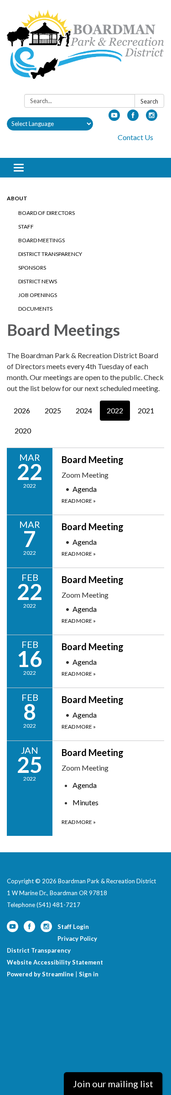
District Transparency (50, 253)
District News (37, 281)
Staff (26, 226)
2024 (84, 410)
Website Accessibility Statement (55, 962)
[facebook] (133, 118)
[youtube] (114, 118)
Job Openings (37, 295)
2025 (53, 410)
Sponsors (32, 267)
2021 (146, 410)
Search (149, 101)
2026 (22, 410)
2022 (115, 410)
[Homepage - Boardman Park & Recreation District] (85, 48)
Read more (79, 500)
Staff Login (73, 926)
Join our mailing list (113, 1083)
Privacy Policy (77, 938)
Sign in (88, 974)
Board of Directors (46, 212)
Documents (35, 308)
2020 (23, 430)
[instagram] (151, 118)
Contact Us (135, 137)
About (17, 198)
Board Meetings (41, 240)
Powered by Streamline (40, 974)
